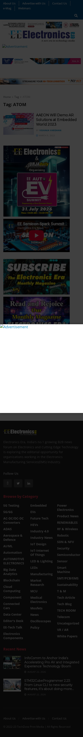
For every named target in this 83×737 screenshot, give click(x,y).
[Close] (79, 328)
